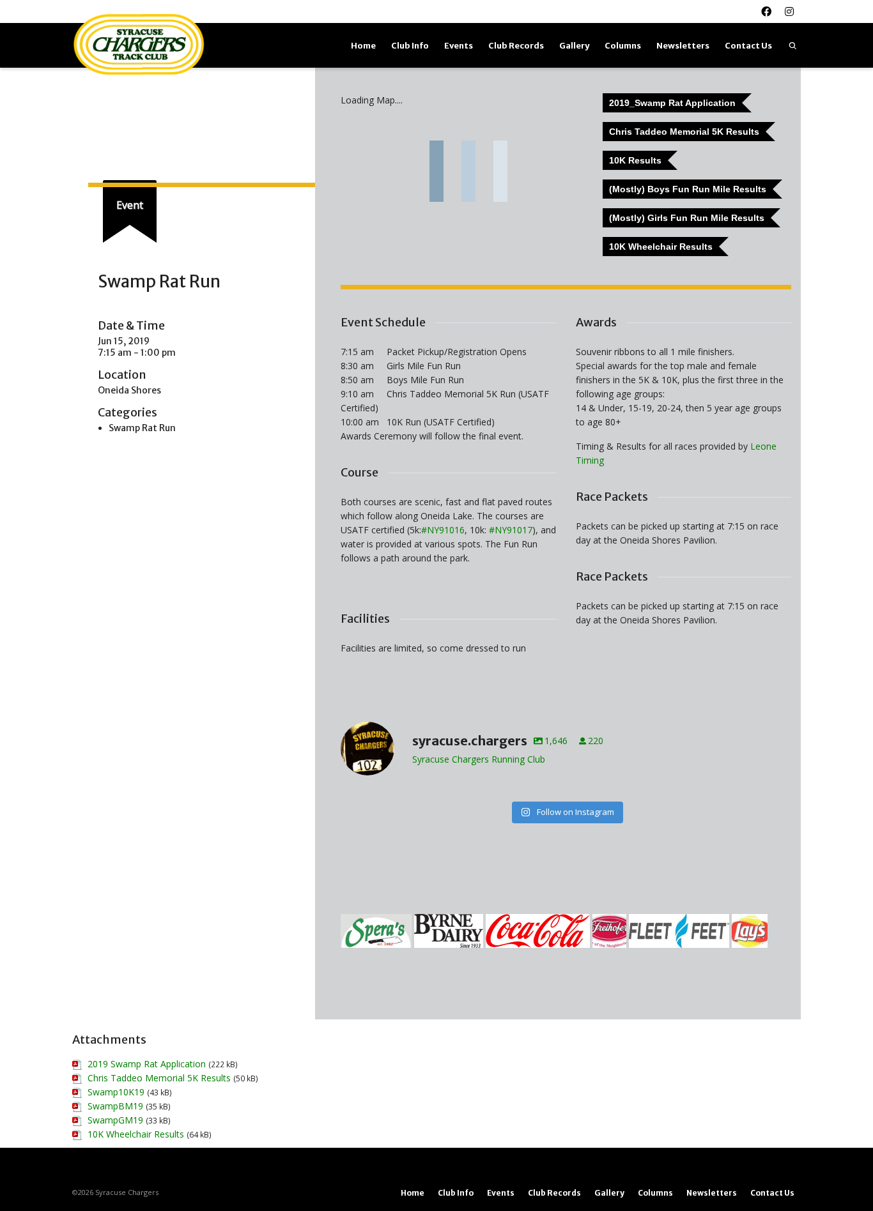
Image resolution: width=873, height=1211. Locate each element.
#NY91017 (510, 530)
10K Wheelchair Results (136, 1134)
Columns (623, 45)
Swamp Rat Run (142, 428)
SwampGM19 (115, 1120)
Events (458, 45)
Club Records (516, 45)
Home (363, 45)
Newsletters (682, 45)
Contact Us (748, 45)
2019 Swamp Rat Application (147, 1064)
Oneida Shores (129, 390)
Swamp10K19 (116, 1092)
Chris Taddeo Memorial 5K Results (159, 1078)
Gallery (574, 45)
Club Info (410, 45)
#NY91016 (443, 530)
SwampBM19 (115, 1106)
